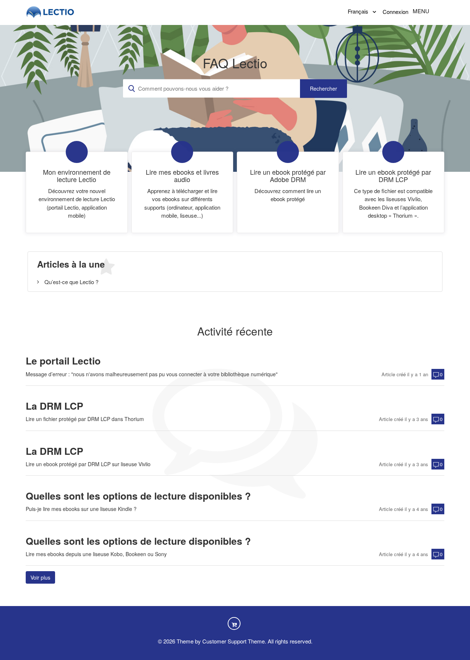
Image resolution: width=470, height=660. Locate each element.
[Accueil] (51, 11)
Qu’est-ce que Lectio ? (71, 282)
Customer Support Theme (233, 641)
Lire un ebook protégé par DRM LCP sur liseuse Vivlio (88, 464)
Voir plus (42, 577)
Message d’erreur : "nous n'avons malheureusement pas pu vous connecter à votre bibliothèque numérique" (152, 374)
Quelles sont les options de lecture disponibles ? (138, 495)
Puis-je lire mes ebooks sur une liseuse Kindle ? (81, 508)
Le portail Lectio (63, 360)
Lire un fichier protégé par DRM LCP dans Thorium (85, 419)
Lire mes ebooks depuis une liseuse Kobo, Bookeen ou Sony (96, 554)
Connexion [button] (395, 11)
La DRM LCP (54, 405)
